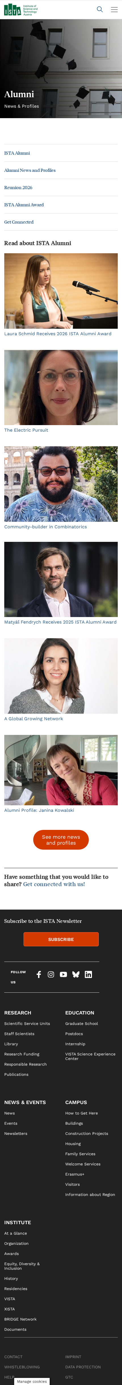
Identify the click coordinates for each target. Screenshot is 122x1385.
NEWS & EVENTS (25, 1102)
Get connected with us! (54, 884)
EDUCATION (79, 1013)
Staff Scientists (19, 1033)
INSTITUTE (17, 1222)
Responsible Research (25, 1064)
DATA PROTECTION (83, 1367)
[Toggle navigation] (114, 9)
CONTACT (13, 1356)
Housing (73, 1143)
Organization (16, 1243)
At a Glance (15, 1233)
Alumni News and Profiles (30, 170)
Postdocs (74, 1033)
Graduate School (81, 1023)
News (9, 1113)
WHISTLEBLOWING (22, 1367)
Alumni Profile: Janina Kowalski (39, 810)
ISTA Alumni (17, 153)
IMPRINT (73, 1356)
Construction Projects (86, 1133)
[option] (61, 68)
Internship (75, 1044)
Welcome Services (82, 1164)
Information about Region (90, 1194)
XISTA (9, 1309)
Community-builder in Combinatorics (45, 526)
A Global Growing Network (33, 718)
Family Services (80, 1154)
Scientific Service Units (27, 1023)
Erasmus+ (74, 1174)
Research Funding (21, 1054)
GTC (69, 1377)
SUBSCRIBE (61, 939)
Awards (11, 1253)
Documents (15, 1329)
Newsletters (15, 1133)
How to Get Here (81, 1113)
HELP (9, 1377)
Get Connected (18, 222)
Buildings (74, 1123)
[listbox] (61, 68)
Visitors (72, 1184)
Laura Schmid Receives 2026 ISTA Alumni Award (58, 333)
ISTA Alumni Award (24, 204)
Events (10, 1123)
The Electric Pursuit (26, 430)
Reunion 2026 (18, 187)
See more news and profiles (61, 840)
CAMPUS (76, 1102)
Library (11, 1044)
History (11, 1278)
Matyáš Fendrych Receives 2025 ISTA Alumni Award (60, 622)
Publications (16, 1074)
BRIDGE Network (20, 1319)
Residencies (15, 1288)
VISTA (9, 1299)
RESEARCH (17, 1013)
